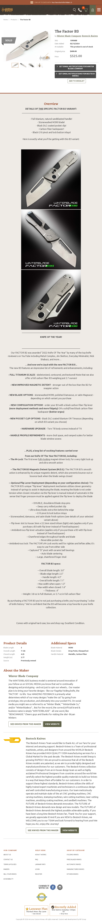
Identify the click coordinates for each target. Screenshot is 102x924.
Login (37, 869)
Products (14, 19)
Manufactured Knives (75, 869)
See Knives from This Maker (25, 724)
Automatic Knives (74, 864)
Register (38, 874)
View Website (52, 724)
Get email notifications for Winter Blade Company (76, 67)
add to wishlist (76, 81)
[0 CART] (86, 10)
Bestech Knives (90, 36)
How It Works (40, 854)
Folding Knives (72, 854)
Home (5, 19)
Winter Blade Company (69, 36)
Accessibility (8, 879)
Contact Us (8, 859)
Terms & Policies (9, 864)
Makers (6, 869)
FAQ (36, 859)
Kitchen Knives (72, 874)
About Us (7, 854)
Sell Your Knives (9, 874)
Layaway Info (40, 864)
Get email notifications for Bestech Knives (76, 75)
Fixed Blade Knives (74, 859)
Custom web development (68, 919)
